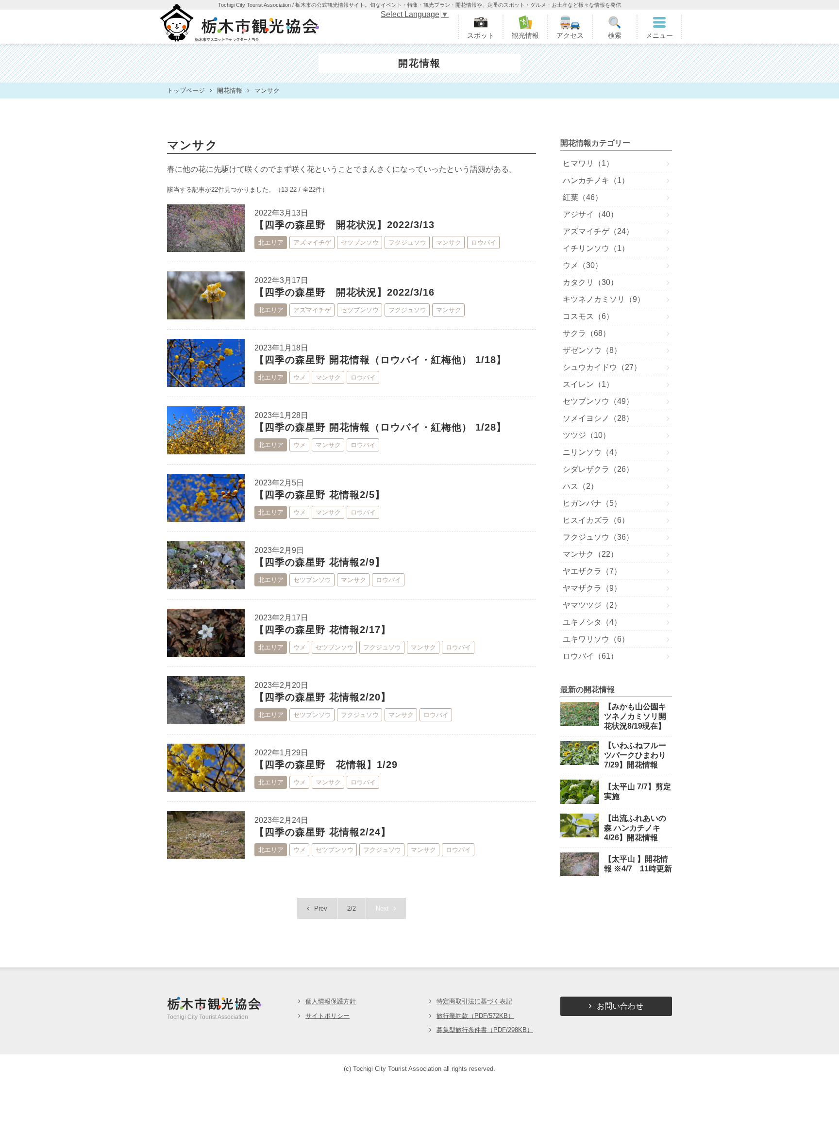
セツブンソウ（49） (598, 401)
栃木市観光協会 (238, 27)
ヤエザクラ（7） (592, 571)
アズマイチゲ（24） (598, 231)
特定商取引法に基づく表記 (474, 1001)
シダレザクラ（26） (598, 469)
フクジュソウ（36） (598, 537)
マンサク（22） (590, 554)
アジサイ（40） (590, 214)
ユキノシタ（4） (592, 622)
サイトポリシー (327, 1015)
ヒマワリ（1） (588, 163)
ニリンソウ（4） (592, 452)
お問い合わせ (620, 1006)
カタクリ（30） (590, 282)
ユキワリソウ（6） (596, 639)
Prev (320, 908)
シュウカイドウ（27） (602, 367)
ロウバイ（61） (590, 656)
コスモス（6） (588, 316)
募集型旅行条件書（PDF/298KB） (484, 1029)
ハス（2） (580, 486)
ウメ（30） (583, 265)
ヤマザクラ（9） (592, 588)
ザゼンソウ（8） (592, 350)
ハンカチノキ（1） (596, 180)
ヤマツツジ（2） (592, 605)
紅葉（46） (583, 197)
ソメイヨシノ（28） (598, 418)
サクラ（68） (586, 333)
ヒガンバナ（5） (592, 503)
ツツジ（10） (586, 435)
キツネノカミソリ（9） (604, 299)
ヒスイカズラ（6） (596, 520)
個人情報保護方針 (330, 1001)
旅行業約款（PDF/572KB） (475, 1015)
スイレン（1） (588, 384)
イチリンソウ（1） (596, 248)
